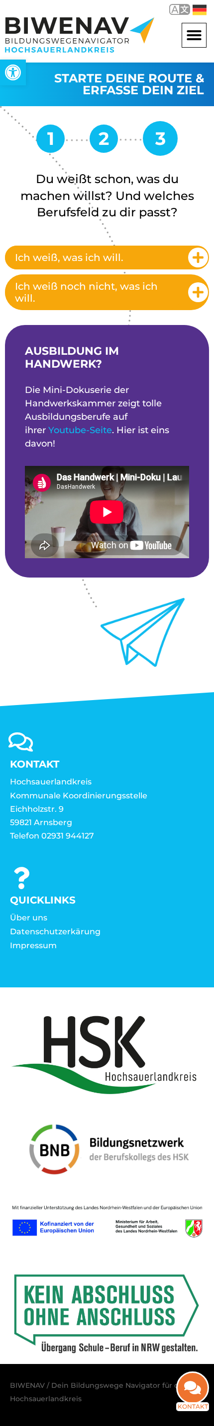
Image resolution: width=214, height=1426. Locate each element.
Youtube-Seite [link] (80, 430)
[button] (194, 35)
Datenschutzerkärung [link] (55, 931)
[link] (13, 72)
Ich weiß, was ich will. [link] (69, 257)
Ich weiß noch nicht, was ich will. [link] (86, 292)
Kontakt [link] (193, 1406)
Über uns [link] (28, 917)
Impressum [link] (33, 945)
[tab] (107, 257)
